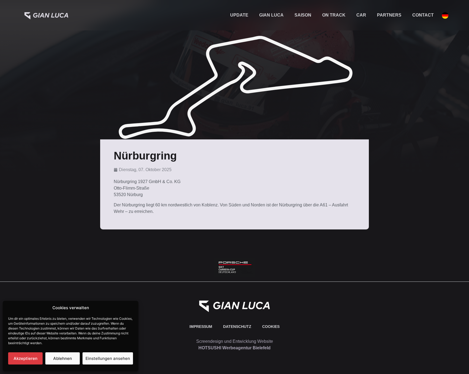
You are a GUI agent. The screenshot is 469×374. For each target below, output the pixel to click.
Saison (302, 15)
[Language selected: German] (442, 15)
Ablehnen (62, 358)
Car (361, 15)
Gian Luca (271, 15)
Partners (389, 15)
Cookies (271, 326)
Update (239, 15)
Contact (423, 15)
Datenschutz (237, 326)
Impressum (200, 326)
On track (334, 15)
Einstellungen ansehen (107, 358)
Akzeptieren (25, 358)
